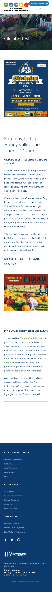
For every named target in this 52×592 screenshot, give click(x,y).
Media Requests (11, 477)
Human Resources (11, 500)
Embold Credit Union (30, 338)
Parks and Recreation (13, 460)
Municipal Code (10, 509)
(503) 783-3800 (12, 570)
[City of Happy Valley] (19, 6)
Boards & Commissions (13, 496)
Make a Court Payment (14, 528)
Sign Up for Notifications (14, 532)
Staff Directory (10, 468)
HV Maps (8, 504)
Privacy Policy (9, 473)
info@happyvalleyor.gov (19, 573)
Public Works (9, 464)
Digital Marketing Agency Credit (26, 582)
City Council (9, 491)
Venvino (8, 363)
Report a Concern (11, 523)
